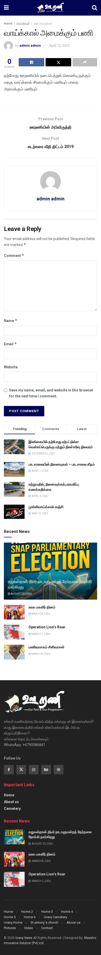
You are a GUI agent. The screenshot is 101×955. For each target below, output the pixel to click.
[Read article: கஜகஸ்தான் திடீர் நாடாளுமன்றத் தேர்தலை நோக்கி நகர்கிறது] (14, 837)
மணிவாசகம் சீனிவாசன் (46, 647)
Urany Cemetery (55, 917)
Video (28, 928)
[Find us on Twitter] (21, 769)
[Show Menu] (6, 8)
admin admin (30, 45)
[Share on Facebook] (31, 62)
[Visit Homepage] (50, 8)
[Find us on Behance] (46, 769)
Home (8, 23)
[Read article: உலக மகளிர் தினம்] (14, 612)
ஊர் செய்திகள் (43, 23)
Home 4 (67, 912)
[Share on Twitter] (58, 62)
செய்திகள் (23, 23)
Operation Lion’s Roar (47, 627)
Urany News (23, 938)
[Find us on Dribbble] (58, 769)
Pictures (10, 928)
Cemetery (12, 808)
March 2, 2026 (40, 634)
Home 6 (29, 917)
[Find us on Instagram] (34, 769)
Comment (14, 255)
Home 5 (10, 917)
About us (11, 802)
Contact (47, 928)
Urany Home (13, 922)
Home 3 (47, 912)
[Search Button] (94, 8)
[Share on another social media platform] (85, 62)
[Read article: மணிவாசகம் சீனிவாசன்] (14, 652)
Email (10, 343)
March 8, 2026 (40, 613)
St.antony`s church (44, 922)
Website (11, 367)
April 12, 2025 (59, 45)
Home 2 (27, 912)
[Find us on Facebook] (9, 769)
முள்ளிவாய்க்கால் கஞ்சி (45, 507)
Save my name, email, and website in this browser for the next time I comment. (51, 393)
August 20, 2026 (21, 593)
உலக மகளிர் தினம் (41, 607)
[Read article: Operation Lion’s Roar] (14, 632)
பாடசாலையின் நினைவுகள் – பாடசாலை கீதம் (61, 464)
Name (10, 320)
